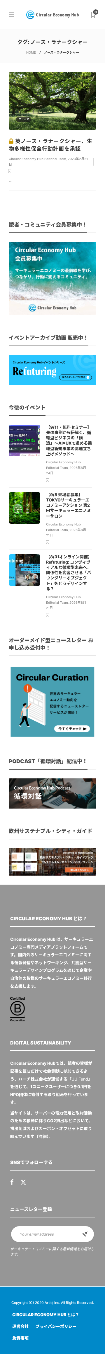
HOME (31, 52)
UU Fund (79, 1078)
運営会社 (20, 1326)
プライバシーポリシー (56, 1326)
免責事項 (20, 1338)
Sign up (84, 1234)
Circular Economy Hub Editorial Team (37, 159)
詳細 (42, 1136)
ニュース (23, 119)
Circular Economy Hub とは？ (45, 1314)
